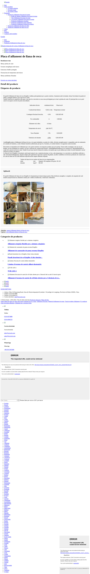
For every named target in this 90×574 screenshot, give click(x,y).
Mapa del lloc (45, 300)
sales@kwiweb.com (9, 336)
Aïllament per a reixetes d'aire (23, 303)
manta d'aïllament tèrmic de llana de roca (18, 230)
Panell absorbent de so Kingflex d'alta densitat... (25, 257)
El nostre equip (12, 10)
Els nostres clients (13, 11)
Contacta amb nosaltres (10, 33)
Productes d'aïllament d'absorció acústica (22, 24)
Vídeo (6, 29)
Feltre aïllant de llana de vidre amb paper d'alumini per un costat (18, 301)
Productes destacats (35, 300)
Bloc (5, 30)
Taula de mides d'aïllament (72, 301)
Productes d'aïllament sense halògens (21, 22)
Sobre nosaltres (8, 6)
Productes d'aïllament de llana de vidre (18, 26)
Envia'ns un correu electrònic (9, 80)
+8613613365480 (9, 349)
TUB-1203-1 (12, 271)
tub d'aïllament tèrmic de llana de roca (16, 232)
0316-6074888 (8, 316)
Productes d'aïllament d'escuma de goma (19, 14)
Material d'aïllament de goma (56, 301)
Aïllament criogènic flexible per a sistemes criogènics (26, 244)
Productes (7, 13)
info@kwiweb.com (20, 297)
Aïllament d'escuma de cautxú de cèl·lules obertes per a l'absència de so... (34, 278)
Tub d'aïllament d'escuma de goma (20, 18)
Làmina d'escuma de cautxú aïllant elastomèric (24, 264)
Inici (5, 5)
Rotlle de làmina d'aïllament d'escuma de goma (24, 16)
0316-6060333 (8, 319)
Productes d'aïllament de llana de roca (18, 27)
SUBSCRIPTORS (6, 289)
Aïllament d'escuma (42, 301)
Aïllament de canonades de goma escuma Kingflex (26, 251)
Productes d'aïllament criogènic (19, 21)
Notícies (6, 32)
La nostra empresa (13, 8)
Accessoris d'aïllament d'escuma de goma (22, 19)
